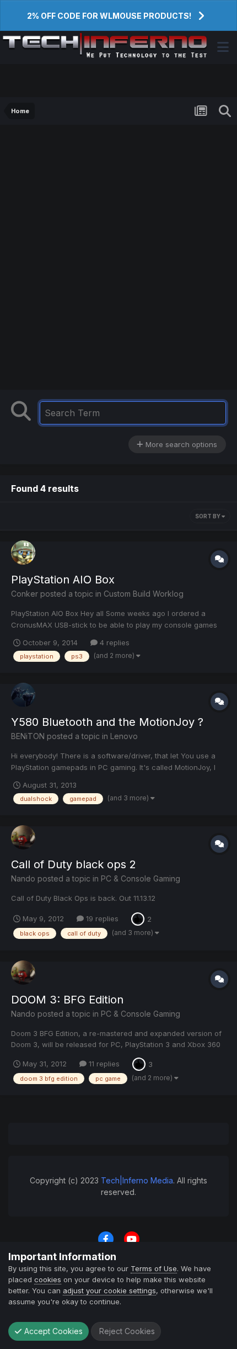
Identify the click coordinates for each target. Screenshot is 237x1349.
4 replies (114, 642)
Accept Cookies (52, 1331)
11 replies (103, 1063)
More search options (180, 444)
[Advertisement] (118, 260)
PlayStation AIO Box (63, 579)
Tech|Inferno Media (137, 1180)
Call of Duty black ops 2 (73, 864)
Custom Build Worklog (144, 593)
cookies (47, 1279)
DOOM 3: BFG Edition (67, 999)
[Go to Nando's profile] (23, 837)
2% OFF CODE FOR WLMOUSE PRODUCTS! (109, 15)
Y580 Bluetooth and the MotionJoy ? (107, 722)
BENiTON (28, 736)
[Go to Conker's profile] (23, 552)
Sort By (208, 516)
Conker (24, 593)
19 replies (101, 918)
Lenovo (124, 736)
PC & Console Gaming (140, 878)
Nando (23, 878)
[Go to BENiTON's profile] (23, 695)
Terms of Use (154, 1268)
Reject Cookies (126, 1331)
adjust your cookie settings (109, 1290)
